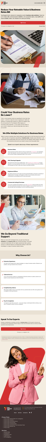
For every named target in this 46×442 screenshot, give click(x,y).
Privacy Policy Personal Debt (9, 422)
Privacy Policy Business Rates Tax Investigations (13, 418)
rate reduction (34, 151)
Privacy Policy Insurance (9, 419)
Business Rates (7, 432)
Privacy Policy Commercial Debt (10, 423)
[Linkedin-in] (29, 412)
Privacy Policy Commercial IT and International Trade (14, 425)
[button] (38, 3)
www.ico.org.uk (5, 339)
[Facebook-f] (31, 412)
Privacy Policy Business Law (9, 426)
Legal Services (7, 435)
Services (20, 412)
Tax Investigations (7, 437)
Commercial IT (7, 433)
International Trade (7, 434)
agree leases (29, 184)
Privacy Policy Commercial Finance (11, 421)
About (15, 412)
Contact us (25, 412)
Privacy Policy (42, 26)
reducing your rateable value (33, 162)
